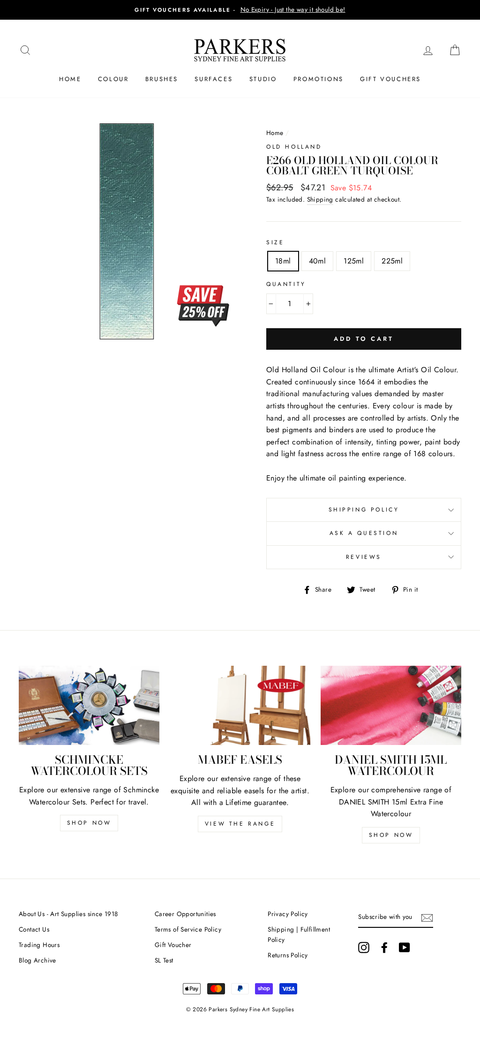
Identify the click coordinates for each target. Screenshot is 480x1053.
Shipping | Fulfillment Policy (299, 934)
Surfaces (213, 79)
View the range (240, 824)
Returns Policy (288, 955)
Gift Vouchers (390, 79)
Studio (263, 79)
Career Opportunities (185, 913)
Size (275, 242)
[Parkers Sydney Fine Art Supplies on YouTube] (404, 947)
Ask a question (364, 533)
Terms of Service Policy (188, 929)
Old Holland (294, 147)
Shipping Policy (364, 509)
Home (70, 79)
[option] (240, 10)
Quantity (286, 284)
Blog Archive (37, 960)
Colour (113, 79)
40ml (317, 261)
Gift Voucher (173, 944)
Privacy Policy (288, 913)
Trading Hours (39, 944)
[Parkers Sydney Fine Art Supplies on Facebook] (384, 947)
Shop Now (89, 823)
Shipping (320, 199)
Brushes (161, 79)
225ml (392, 261)
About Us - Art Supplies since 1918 (68, 913)
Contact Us (34, 929)
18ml (283, 261)
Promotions (318, 79)
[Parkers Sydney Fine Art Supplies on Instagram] (363, 947)
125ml (354, 261)
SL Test (164, 960)
